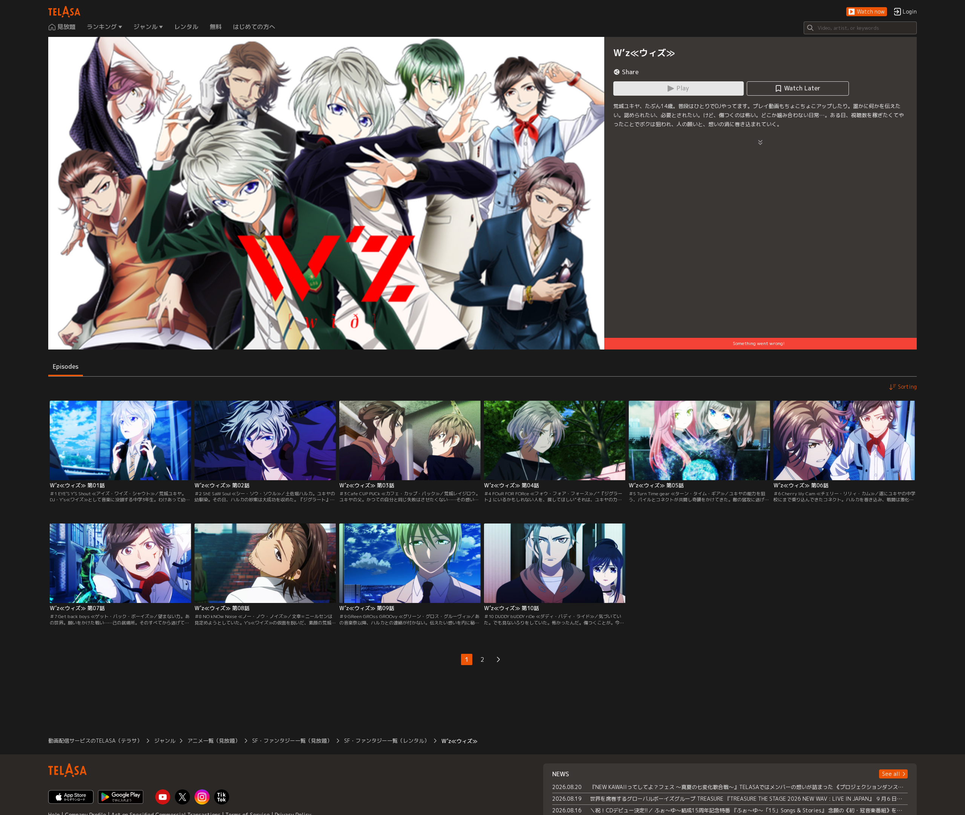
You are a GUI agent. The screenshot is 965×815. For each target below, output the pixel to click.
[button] (866, 12)
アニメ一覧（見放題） (213, 740)
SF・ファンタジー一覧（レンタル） (386, 740)
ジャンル (164, 740)
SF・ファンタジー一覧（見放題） (292, 740)
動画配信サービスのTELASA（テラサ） (95, 740)
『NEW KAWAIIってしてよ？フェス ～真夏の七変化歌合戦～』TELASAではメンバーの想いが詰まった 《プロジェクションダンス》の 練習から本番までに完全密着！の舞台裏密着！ (749, 787)
